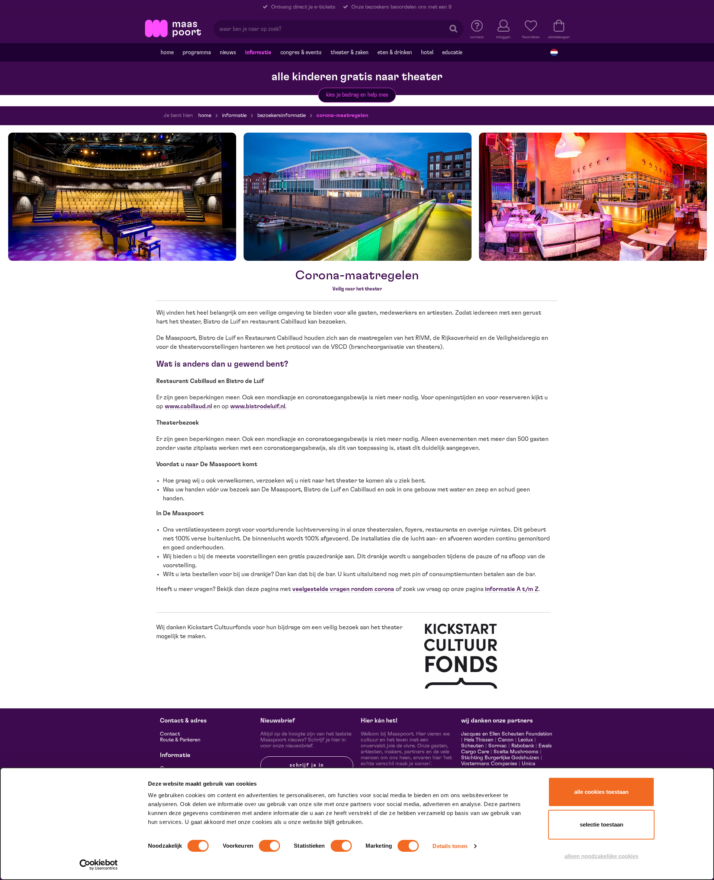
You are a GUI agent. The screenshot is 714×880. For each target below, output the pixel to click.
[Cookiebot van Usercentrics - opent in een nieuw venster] (98, 864)
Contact (170, 734)
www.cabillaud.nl (188, 406)
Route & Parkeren (180, 740)
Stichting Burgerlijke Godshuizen (500, 757)
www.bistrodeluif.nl (257, 406)
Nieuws (228, 52)
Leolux (525, 740)
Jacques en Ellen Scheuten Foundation (506, 734)
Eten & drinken (394, 52)
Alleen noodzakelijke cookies (602, 856)
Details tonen (449, 846)
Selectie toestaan (601, 824)
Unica (528, 763)
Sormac (497, 746)
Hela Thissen (478, 740)
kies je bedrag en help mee (357, 95)
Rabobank (522, 746)
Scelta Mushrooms (515, 751)
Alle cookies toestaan (601, 792)
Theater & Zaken (350, 52)
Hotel (427, 52)
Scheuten (472, 746)
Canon (506, 740)
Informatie (258, 52)
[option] (122, 197)
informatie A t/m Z (511, 589)
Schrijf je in (307, 765)
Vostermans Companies (489, 763)
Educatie (452, 52)
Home (167, 52)
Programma (197, 52)
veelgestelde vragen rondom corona (343, 589)
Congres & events (301, 52)
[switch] (269, 846)
